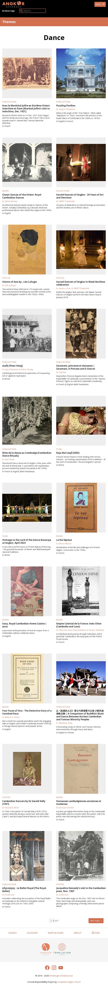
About (78, 932)
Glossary (32, 932)
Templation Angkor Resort (69, 982)
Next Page (95, 920)
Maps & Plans (55, 932)
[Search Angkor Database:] (21, 11)
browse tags (8, 10)
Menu (98, 4)
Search (12, 932)
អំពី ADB (96, 932)
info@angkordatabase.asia (61, 975)
